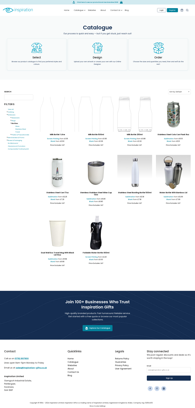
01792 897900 (22, 358)
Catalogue (73, 362)
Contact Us (73, 372)
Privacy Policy (122, 365)
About (71, 368)
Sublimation (169, 139)
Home (71, 358)
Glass (17, 126)
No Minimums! (13, 143)
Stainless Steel (20, 129)
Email (149, 366)
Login (162, 10)
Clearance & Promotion (16, 146)
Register (172, 10)
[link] (18, 10)
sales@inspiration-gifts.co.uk (31, 367)
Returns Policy (122, 358)
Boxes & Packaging (15, 140)
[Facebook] (150, 388)
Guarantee (120, 362)
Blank (53, 141)
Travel (17, 132)
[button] (79, 10)
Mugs (14, 121)
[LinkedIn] (163, 388)
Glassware (16, 118)
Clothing (11, 112)
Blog (70, 375)
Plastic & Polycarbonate (20, 135)
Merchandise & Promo (16, 137)
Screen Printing (53, 139)
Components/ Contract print (18, 149)
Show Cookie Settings (98, 406)
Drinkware (11, 115)
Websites (72, 365)
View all (11, 109)
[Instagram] (156, 388)
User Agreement (123, 368)
